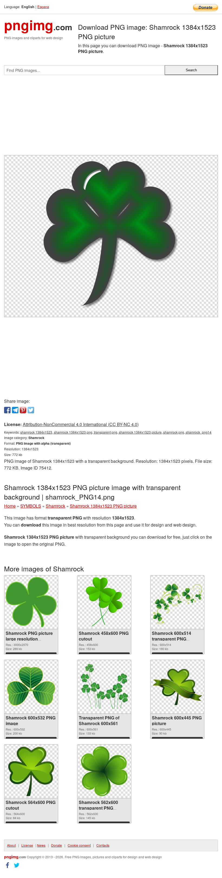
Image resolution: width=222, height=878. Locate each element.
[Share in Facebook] (7, 410)
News (41, 845)
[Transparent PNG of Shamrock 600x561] (104, 687)
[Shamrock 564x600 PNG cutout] (31, 771)
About (11, 845)
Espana (43, 6)
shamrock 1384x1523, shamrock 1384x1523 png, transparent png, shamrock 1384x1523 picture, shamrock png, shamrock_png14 (115, 432)
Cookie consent (79, 845)
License (27, 845)
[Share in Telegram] (15, 410)
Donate (56, 845)
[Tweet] (31, 410)
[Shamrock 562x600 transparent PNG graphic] (104, 771)
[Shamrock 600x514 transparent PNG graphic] (177, 602)
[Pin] (23, 410)
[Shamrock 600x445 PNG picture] (177, 687)
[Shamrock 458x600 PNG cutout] (104, 602)
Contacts (102, 845)
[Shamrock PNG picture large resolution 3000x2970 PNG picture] (31, 602)
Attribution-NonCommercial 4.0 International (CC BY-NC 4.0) (81, 424)
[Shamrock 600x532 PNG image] (31, 686)
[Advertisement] (111, 117)
